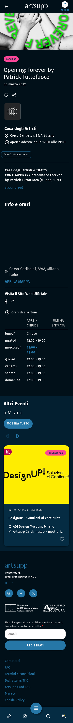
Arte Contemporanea (16, 154)
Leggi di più (14, 188)
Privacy (10, 693)
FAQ (7, 667)
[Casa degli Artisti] (36, 113)
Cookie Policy (15, 700)
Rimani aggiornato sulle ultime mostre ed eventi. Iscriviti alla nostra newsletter (34, 624)
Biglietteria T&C (16, 680)
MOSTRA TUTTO (18, 423)
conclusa (11, 59)
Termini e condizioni (20, 674)
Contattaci (12, 661)
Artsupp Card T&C (18, 687)
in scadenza (55, 452)
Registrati (35, 645)
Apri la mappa (17, 281)
